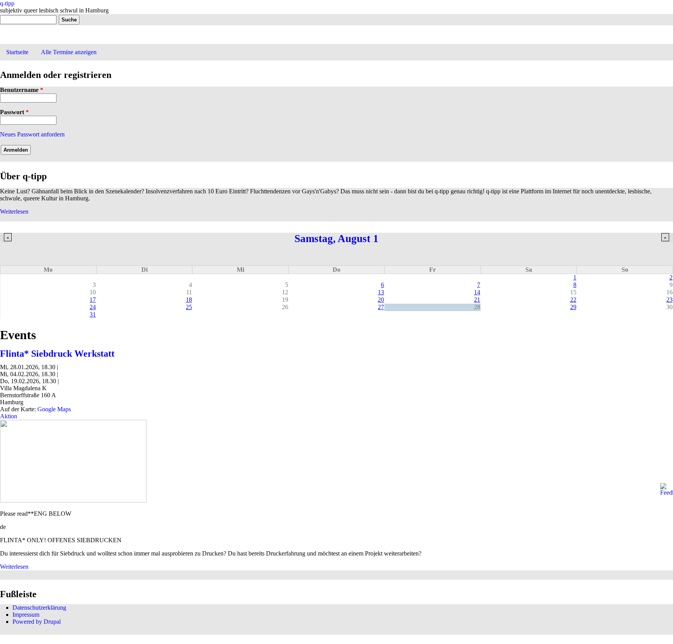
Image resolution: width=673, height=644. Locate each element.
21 (477, 299)
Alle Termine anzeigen (69, 52)
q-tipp (7, 3)
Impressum (25, 614)
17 (93, 299)
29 (573, 307)
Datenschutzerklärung (39, 607)
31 (93, 314)
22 (573, 299)
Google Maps (54, 409)
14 (477, 292)
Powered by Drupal (36, 621)
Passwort (14, 112)
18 (189, 299)
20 (381, 299)
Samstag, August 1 (336, 238)
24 (93, 307)
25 (189, 307)
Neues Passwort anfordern (32, 134)
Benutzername (21, 90)
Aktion (8, 416)
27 (381, 307)
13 (381, 292)
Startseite (17, 52)
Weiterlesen (14, 211)
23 (669, 299)
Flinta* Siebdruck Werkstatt (57, 354)
